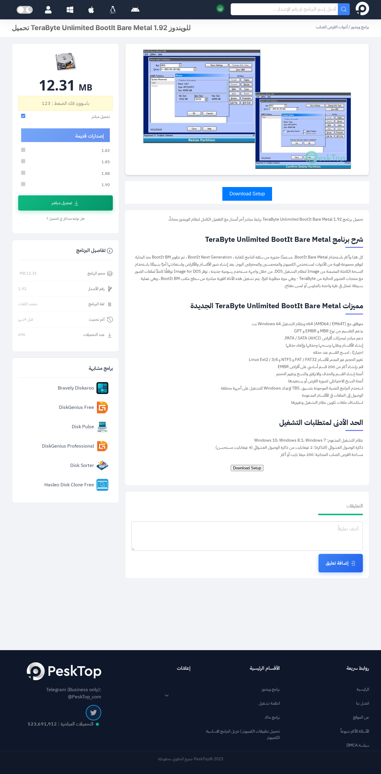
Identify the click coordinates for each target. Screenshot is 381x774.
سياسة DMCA (357, 745)
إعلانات (183, 668)
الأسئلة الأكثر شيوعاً (355, 731)
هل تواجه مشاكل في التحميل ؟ (66, 218)
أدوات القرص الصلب (332, 27)
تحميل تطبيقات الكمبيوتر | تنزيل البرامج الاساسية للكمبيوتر (243, 734)
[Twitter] (93, 712)
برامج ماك (272, 717)
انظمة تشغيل (269, 703)
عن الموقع (361, 717)
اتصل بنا (362, 703)
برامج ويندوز (359, 27)
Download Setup (247, 193)
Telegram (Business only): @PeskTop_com (73, 693)
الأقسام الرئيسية (265, 668)
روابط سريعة (357, 668)
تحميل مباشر (61, 203)
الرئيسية (363, 689)
